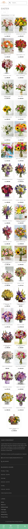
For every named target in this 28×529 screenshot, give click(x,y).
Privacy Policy (4, 517)
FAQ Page (3, 509)
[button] (25, 526)
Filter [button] (4, 12)
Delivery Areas (4, 507)
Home (2, 502)
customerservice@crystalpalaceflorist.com (12, 457)
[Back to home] (4, 2)
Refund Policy (4, 514)
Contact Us (3, 512)
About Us (3, 504)
